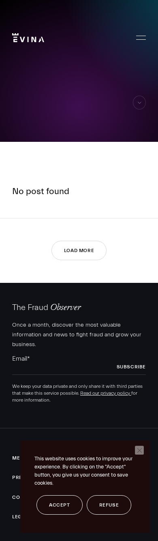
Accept (59, 505)
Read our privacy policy (105, 393)
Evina (28, 37)
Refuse (109, 505)
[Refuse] (139, 450)
